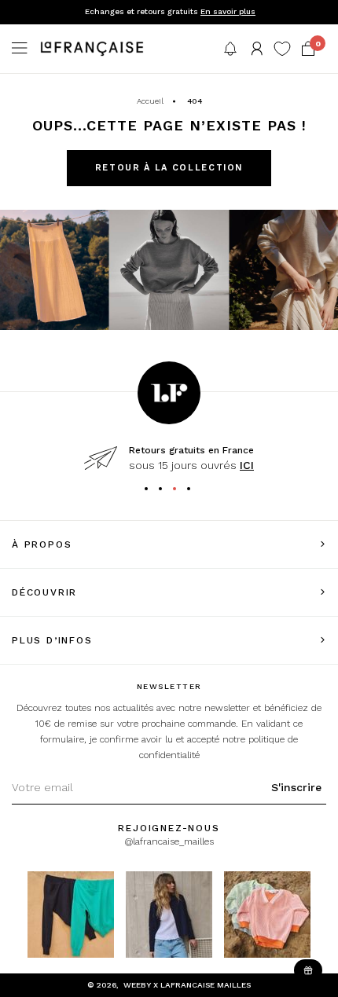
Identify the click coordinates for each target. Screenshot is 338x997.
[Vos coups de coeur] (282, 49)
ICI (247, 465)
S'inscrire (296, 787)
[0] (308, 49)
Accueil (150, 101)
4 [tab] (194, 491)
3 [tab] (180, 491)
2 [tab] (166, 491)
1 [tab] (152, 491)
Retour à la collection (169, 168)
